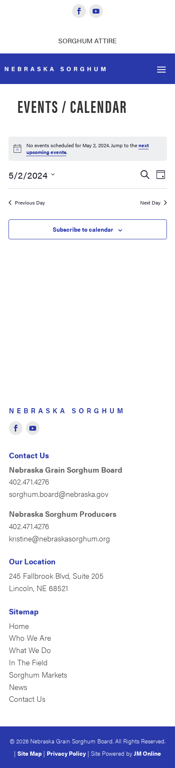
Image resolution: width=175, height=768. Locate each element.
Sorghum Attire (87, 40)
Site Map (29, 753)
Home (19, 625)
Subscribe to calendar (83, 229)
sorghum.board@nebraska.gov (58, 493)
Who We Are (30, 637)
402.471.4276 (29, 481)
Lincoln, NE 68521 (38, 588)
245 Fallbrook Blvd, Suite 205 (56, 575)
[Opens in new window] (79, 11)
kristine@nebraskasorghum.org (59, 538)
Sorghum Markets (38, 674)
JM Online (147, 753)
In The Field (28, 662)
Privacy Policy (66, 753)
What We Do (30, 650)
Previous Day (30, 202)
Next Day (150, 202)
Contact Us (27, 698)
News (18, 686)
